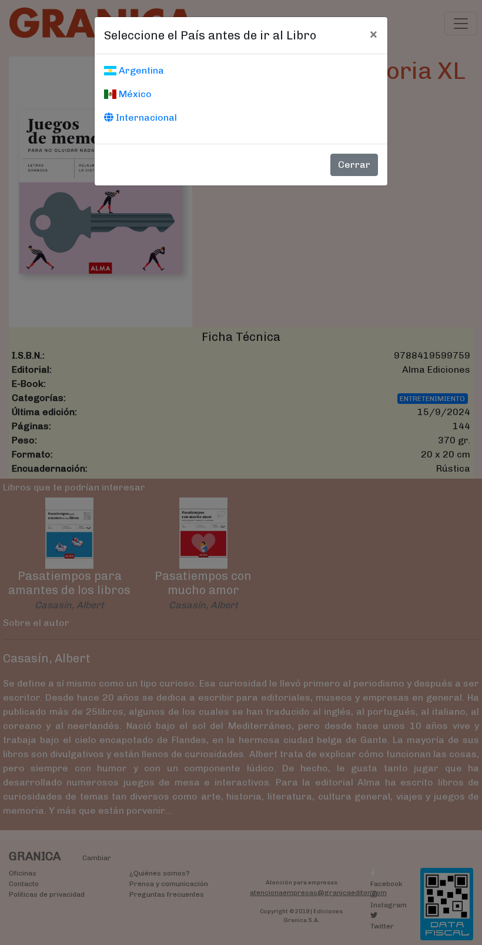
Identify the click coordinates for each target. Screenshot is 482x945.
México (134, 94)
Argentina (140, 70)
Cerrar (354, 164)
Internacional (145, 117)
